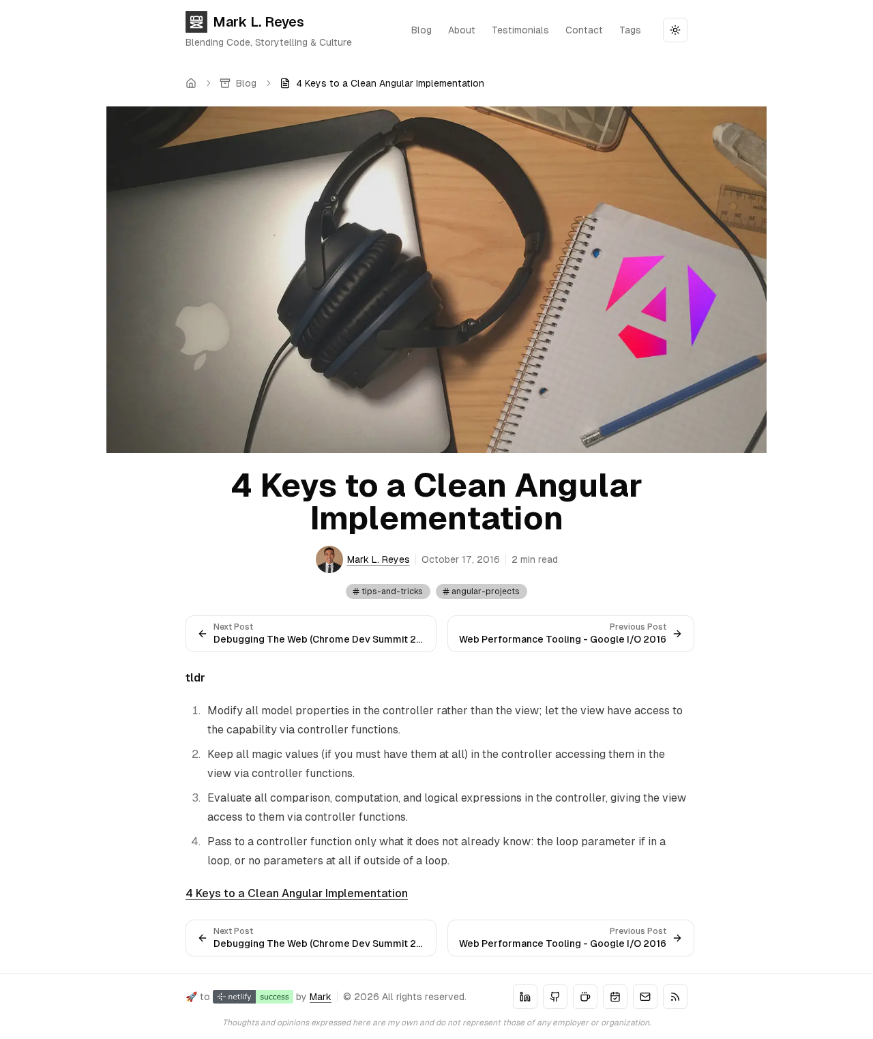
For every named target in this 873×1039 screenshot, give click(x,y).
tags (630, 30)
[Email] (645, 996)
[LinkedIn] (525, 996)
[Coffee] (585, 996)
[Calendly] (615, 996)
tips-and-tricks (392, 591)
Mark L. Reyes (258, 21)
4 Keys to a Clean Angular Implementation (297, 893)
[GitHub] (555, 996)
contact (584, 30)
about (461, 30)
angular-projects (486, 591)
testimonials (520, 30)
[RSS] (675, 996)
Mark (320, 996)
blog (421, 30)
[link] (382, 83)
